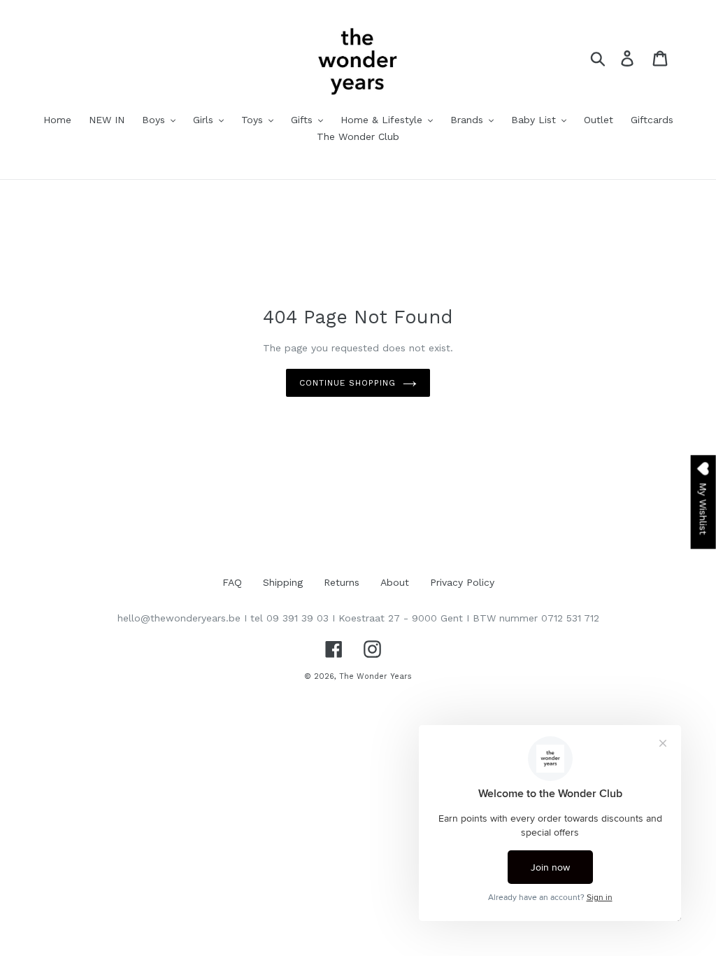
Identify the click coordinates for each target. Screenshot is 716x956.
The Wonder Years (375, 676)
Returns (341, 582)
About (394, 582)
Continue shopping (347, 383)
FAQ (232, 582)
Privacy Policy (462, 582)
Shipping (283, 582)
